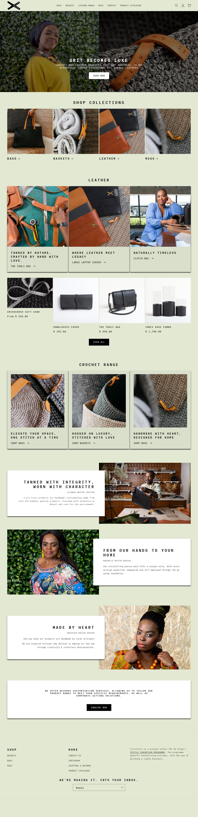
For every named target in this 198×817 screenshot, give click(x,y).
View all (99, 342)
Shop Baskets (81, 443)
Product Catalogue (79, 771)
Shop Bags (18, 443)
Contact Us (75, 755)
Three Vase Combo (158, 327)
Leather (107, 158)
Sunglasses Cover (66, 327)
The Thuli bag (21, 266)
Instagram (74, 760)
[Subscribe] (122, 787)
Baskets (61, 158)
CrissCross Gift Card (23, 311)
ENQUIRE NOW (99, 707)
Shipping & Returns (80, 766)
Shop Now (99, 75)
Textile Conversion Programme (147, 752)
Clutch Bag (141, 258)
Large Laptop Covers (86, 262)
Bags (12, 158)
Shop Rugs (140, 443)
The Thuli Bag (109, 327)
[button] (176, 5)
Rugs (150, 158)
